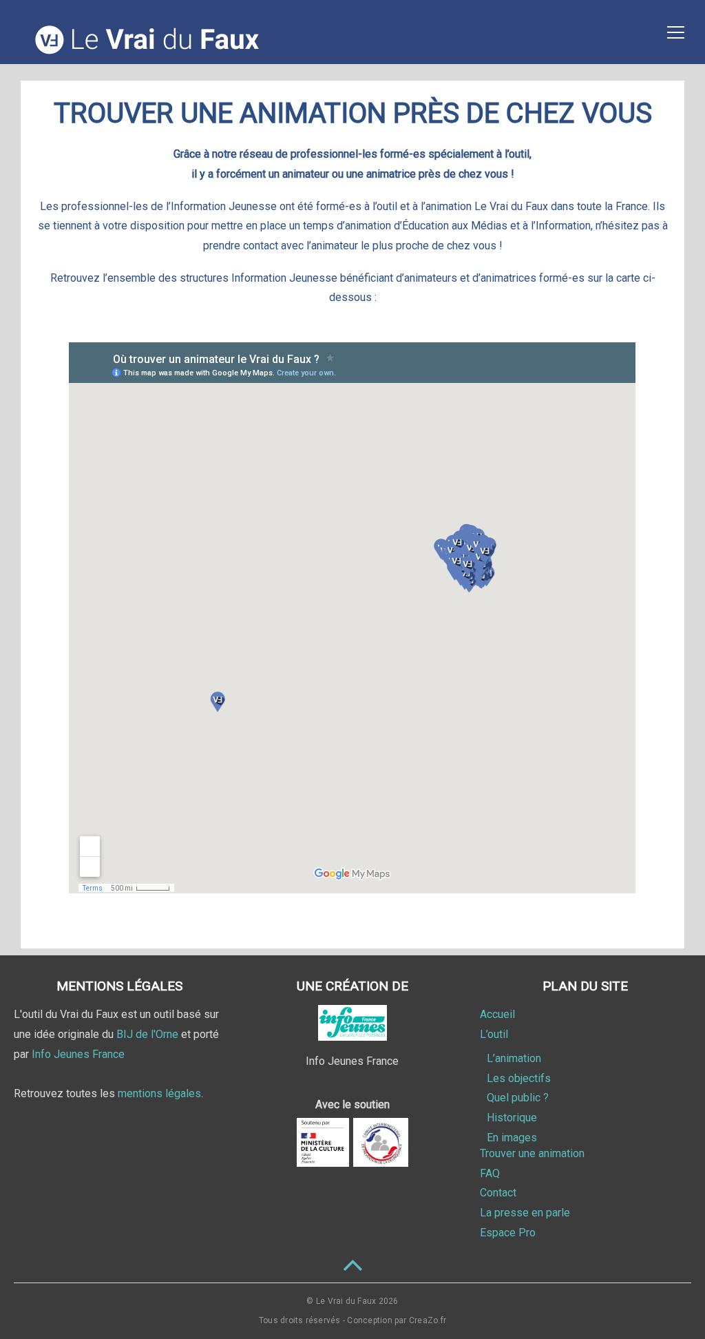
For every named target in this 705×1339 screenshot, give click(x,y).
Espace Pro (508, 1232)
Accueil (497, 1014)
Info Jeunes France (78, 1054)
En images (512, 1137)
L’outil (494, 1034)
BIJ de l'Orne (147, 1034)
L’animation (514, 1058)
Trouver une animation (532, 1153)
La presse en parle (525, 1212)
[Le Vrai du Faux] (149, 52)
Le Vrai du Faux (346, 1301)
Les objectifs (519, 1078)
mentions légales (159, 1093)
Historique (512, 1117)
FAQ (490, 1173)
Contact (498, 1192)
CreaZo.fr (427, 1320)
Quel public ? (518, 1097)
